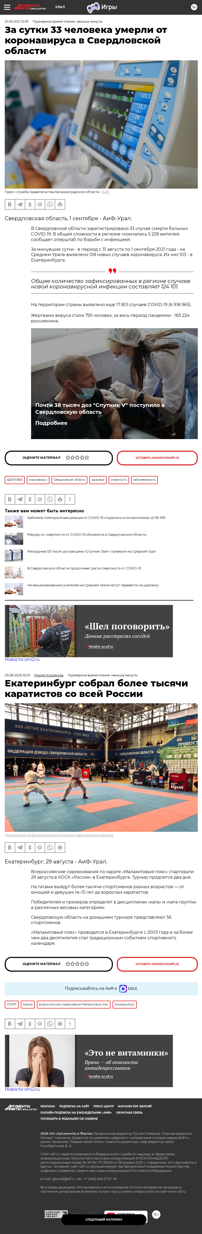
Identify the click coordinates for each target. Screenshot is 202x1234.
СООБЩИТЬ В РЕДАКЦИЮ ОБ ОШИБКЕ (69, 1118)
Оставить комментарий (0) (157, 458)
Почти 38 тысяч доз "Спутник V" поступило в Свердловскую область (100, 408)
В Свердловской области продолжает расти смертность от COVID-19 (84, 568)
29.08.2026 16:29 (17, 675)
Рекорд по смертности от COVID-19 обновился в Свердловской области (86, 535)
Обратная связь (129, 1112)
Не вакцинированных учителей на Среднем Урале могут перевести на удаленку (93, 585)
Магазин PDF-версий (135, 1106)
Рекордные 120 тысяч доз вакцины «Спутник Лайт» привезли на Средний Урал (91, 551)
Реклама (48, 1106)
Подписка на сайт (74, 1106)
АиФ (105, 192)
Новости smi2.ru (22, 659)
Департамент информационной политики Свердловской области (59, 835)
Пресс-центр (103, 1106)
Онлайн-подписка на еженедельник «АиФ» (76, 1112)
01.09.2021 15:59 (16, 21)
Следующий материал (103, 1219)
